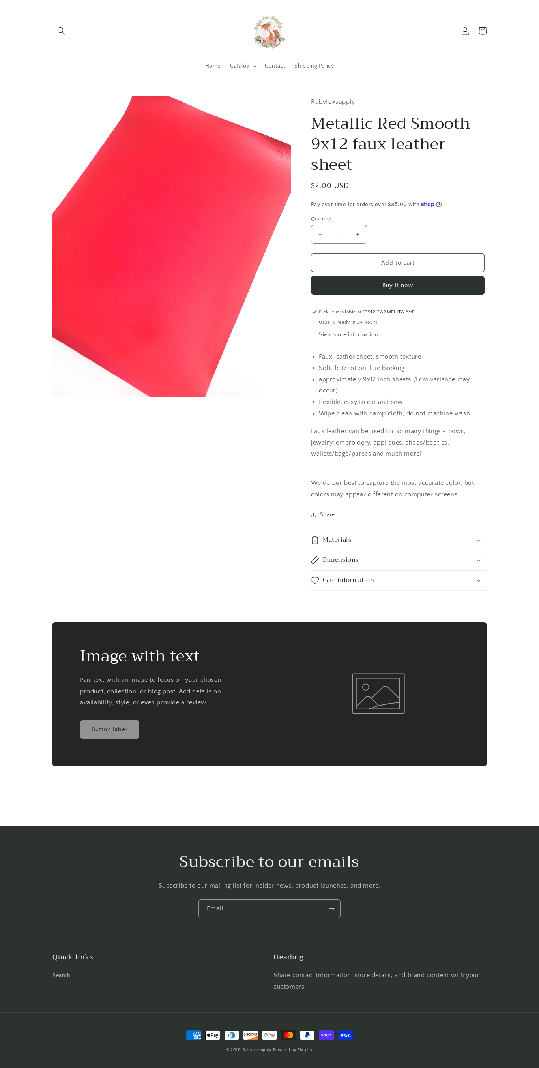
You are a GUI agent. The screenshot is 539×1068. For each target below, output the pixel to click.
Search (61, 975)
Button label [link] (109, 729)
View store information (348, 335)
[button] (61, 30)
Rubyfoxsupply (257, 1050)
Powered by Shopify (293, 1050)
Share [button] (327, 515)
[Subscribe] (331, 908)
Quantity (321, 218)
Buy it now (397, 285)
